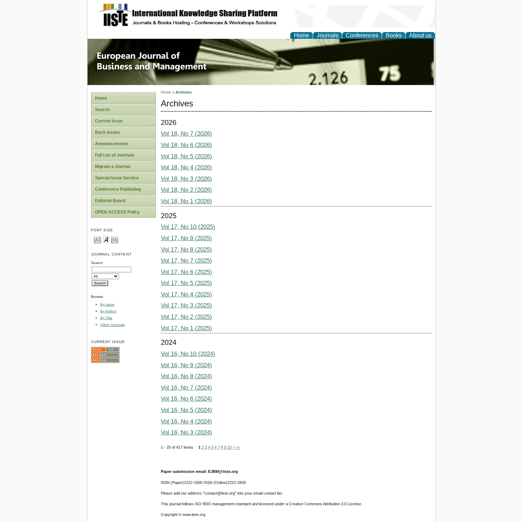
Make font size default (106, 239)
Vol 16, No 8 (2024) (186, 376)
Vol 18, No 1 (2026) (186, 201)
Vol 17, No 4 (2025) (186, 294)
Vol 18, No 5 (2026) (186, 156)
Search (102, 109)
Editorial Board (110, 200)
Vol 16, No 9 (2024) (186, 365)
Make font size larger (114, 239)
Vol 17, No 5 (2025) (186, 283)
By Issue (107, 304)
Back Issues (107, 132)
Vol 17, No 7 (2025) (186, 260)
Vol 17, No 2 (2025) (186, 316)
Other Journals (112, 325)
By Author (108, 311)
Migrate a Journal (112, 166)
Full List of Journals (114, 155)
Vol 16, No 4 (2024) (186, 421)
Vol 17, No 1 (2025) (186, 328)
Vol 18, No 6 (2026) (186, 145)
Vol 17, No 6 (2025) (186, 272)
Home (301, 35)
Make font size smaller (97, 239)
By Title (106, 318)
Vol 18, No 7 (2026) (186, 133)
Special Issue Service (117, 177)
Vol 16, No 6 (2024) (186, 398)
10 (229, 447)
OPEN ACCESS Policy (117, 212)
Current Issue (109, 120)
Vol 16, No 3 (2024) (186, 432)
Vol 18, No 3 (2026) (186, 178)
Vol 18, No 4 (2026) (186, 167)
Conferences (362, 35)
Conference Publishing (118, 189)
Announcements (111, 143)
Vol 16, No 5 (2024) (186, 410)
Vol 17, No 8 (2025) (186, 249)
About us (420, 35)
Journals (327, 35)
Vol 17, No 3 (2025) (186, 305)
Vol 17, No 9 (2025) (186, 238)
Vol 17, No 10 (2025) (188, 226)
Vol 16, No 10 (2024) (188, 353)
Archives (183, 92)
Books (394, 35)
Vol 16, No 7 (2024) (186, 387)
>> (238, 447)
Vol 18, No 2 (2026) (186, 189)
